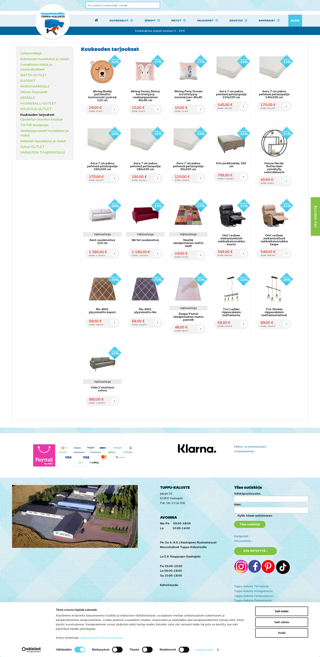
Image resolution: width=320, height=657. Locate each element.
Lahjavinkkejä (31, 53)
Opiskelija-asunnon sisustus (41, 119)
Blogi (295, 20)
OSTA (114, 103)
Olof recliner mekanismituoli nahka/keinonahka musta (231, 239)
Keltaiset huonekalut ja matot (43, 141)
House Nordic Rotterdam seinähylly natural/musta (274, 167)
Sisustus (236, 20)
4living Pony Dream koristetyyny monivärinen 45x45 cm (188, 95)
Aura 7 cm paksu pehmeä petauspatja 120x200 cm (231, 94)
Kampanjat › (242, 536)
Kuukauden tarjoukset (37, 114)
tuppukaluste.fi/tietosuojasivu (101, 637)
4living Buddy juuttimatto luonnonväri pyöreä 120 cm (102, 95)
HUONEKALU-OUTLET (38, 103)
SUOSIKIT (28, 80)
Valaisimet (205, 20)
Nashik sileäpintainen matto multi (188, 243)
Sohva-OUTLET (32, 146)
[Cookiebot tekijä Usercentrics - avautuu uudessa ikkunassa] (31, 650)
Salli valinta (281, 622)
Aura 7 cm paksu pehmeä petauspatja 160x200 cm (102, 166)
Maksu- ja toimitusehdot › (250, 446)
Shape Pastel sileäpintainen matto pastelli (188, 316)
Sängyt (150, 20)
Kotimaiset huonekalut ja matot (44, 59)
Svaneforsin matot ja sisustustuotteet (36, 66)
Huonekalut (119, 20)
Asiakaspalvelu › (244, 451)
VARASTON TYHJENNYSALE (42, 152)
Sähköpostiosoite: (247, 493)
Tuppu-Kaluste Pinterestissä (252, 600)
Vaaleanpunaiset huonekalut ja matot (44, 133)
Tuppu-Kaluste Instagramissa (253, 591)
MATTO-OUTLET (33, 75)
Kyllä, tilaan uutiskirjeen (255, 515)
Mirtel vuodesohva (145, 240)
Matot (176, 20)
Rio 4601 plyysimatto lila (145, 310)
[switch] (117, 650)
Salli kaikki (282, 611)
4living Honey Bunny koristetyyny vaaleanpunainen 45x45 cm (145, 95)
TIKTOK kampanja (34, 125)
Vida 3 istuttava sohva (102, 388)
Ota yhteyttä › (255, 551)
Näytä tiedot (205, 649)
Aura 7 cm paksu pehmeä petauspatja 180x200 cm (145, 166)
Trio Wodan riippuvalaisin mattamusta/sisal (274, 312)
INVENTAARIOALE (35, 86)
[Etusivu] (96, 21)
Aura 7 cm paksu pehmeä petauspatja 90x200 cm (188, 166)
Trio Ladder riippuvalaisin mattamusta (231, 312)
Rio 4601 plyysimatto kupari (102, 310)
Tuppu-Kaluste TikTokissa (251, 586)
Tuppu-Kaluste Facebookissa (253, 596)
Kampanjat (267, 20)
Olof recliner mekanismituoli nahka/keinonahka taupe (274, 239)
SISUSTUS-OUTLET (35, 109)
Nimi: (237, 504)
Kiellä (281, 632)
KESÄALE (27, 97)
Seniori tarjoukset (33, 92)
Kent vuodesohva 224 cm (102, 241)
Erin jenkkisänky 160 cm (231, 164)
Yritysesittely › (243, 541)
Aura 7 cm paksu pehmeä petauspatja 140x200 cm (274, 94)
